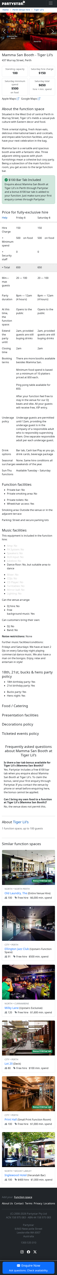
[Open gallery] (28, 31)
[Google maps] (39, 98)
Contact (19, 1203)
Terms (28, 1203)
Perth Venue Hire (21, 9)
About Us (7, 1203)
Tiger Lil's (39, 9)
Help (4, 217)
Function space (23, 1197)
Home (6, 9)
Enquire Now (28, 1267)
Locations (49, 1203)
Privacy (38, 1203)
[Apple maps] (18, 98)
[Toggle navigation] (50, 3)
